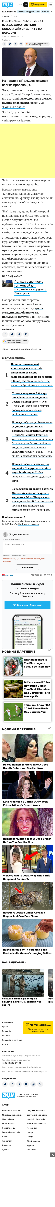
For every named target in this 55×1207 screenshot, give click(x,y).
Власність (31, 1150)
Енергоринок (8, 1123)
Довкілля (6, 1145)
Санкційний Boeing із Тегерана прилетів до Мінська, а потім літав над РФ (21, 1001)
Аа (26, 5)
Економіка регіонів (11, 1132)
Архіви (5, 1026)
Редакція (6, 1031)
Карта (5, 1044)
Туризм (30, 1145)
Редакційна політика (12, 1040)
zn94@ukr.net (35, 1067)
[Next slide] (51, 12)
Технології (7, 1141)
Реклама (6, 1035)
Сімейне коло (33, 1141)
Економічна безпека (36, 1123)
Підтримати (39, 5)
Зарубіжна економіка (37, 1115)
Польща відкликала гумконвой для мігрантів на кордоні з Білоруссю (30, 287)
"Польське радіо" (13, 107)
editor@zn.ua (41, 1071)
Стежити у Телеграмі (29, 605)
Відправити (27, 567)
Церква (5, 1149)
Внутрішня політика (11, 1110)
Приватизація (8, 1128)
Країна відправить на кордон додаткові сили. (31, 472)
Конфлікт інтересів (36, 1119)
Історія (30, 1137)
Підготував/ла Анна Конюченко (19, 348)
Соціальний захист (36, 1110)
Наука (5, 1136)
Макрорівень (8, 1119)
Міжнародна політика (12, 1115)
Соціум (30, 1132)
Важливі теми (9, 12)
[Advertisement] (27, 151)
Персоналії (32, 1128)
